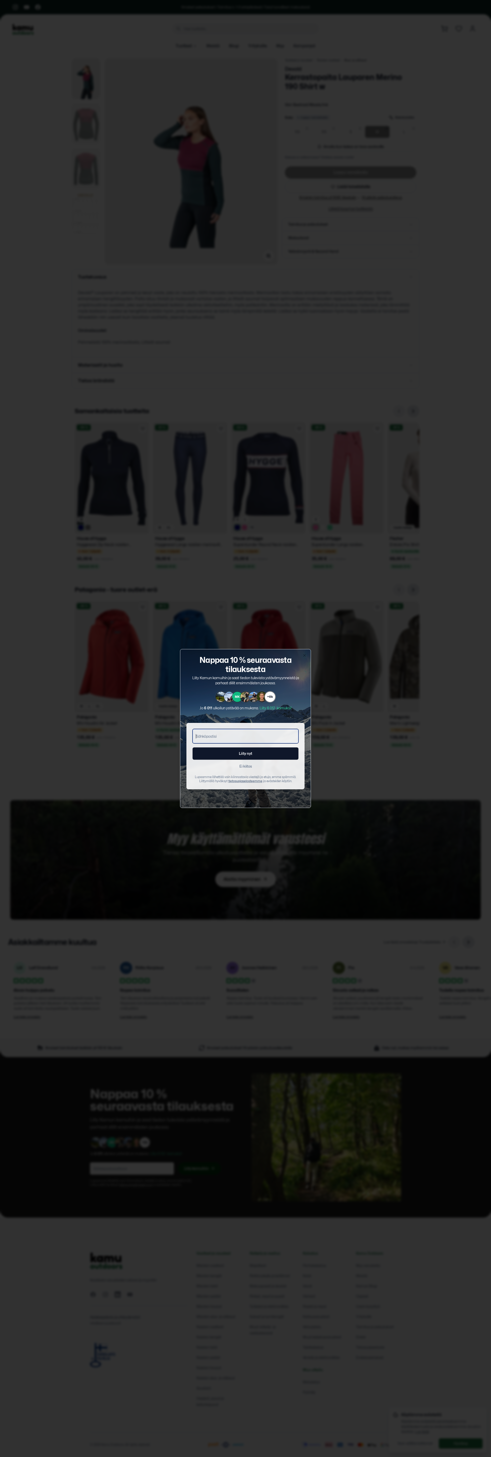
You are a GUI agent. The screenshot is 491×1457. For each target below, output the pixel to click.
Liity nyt (245, 753)
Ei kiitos (245, 766)
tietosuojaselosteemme (245, 781)
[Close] (305, 655)
